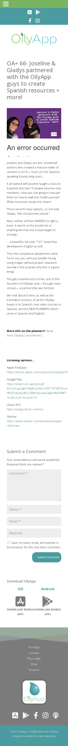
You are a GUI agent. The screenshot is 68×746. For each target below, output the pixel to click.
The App (34, 647)
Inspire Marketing (47, 736)
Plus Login (34, 658)
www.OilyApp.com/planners (24, 335)
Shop (34, 664)
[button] (6, 4)
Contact (34, 653)
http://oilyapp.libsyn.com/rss (25, 409)
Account (34, 670)
